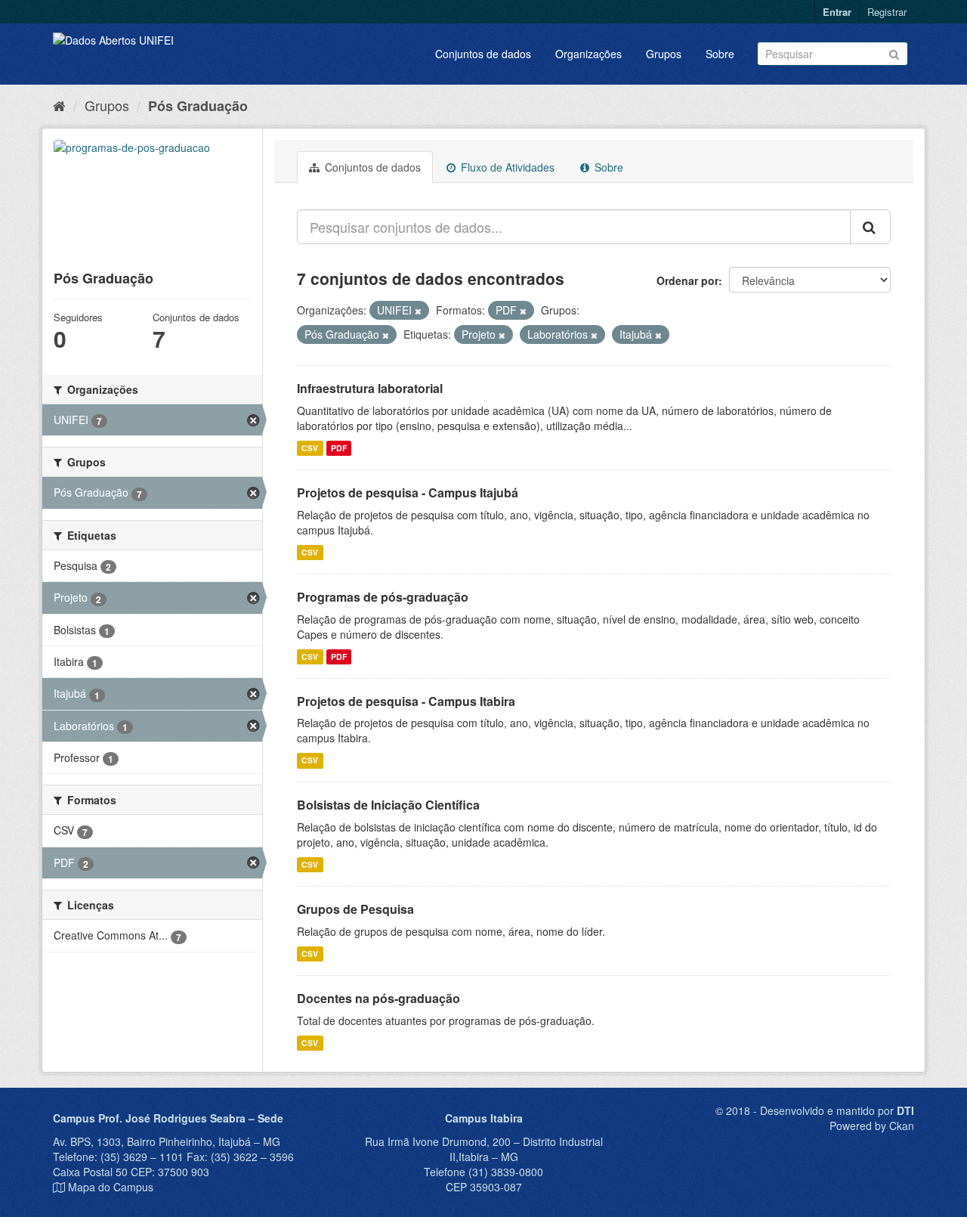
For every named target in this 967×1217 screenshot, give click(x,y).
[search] (870, 226)
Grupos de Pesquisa (355, 909)
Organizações (588, 53)
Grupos (663, 53)
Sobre (720, 53)
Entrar (837, 12)
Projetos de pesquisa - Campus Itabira (406, 701)
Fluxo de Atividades (506, 167)
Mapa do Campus (110, 1186)
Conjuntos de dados (483, 53)
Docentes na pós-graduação (378, 998)
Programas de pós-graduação (382, 596)
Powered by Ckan (872, 1125)
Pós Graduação (198, 106)
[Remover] (418, 311)
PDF (339, 448)
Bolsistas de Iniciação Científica (388, 804)
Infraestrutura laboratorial (370, 388)
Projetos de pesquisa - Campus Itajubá (407, 492)
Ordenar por (687, 280)
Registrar (887, 12)
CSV (309, 448)
